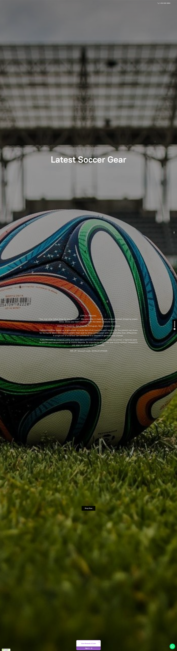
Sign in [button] (87, 648)
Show (174, 325)
